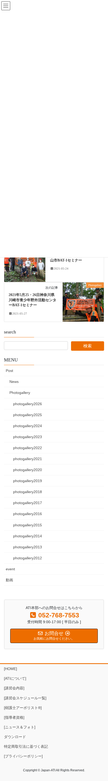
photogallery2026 (27, 404)
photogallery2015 (27, 525)
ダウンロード (15, 737)
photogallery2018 (27, 492)
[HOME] (10, 669)
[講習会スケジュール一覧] (25, 698)
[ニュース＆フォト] (19, 727)
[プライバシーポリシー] (23, 756)
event (10, 569)
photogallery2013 (27, 547)
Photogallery (19, 392)
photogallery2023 (27, 437)
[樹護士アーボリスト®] (23, 708)
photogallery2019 (27, 481)
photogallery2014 (27, 536)
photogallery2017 (27, 503)
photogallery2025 (27, 415)
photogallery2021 (27, 459)
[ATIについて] (15, 678)
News (14, 382)
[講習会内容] (14, 688)
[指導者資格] (14, 717)
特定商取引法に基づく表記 (26, 746)
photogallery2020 (27, 470)
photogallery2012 (27, 558)
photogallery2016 (27, 514)
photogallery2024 (27, 426)
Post (9, 371)
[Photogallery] (24, 262)
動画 (9, 580)
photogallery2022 (27, 448)
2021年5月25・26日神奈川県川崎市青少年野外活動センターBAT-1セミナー (32, 300)
